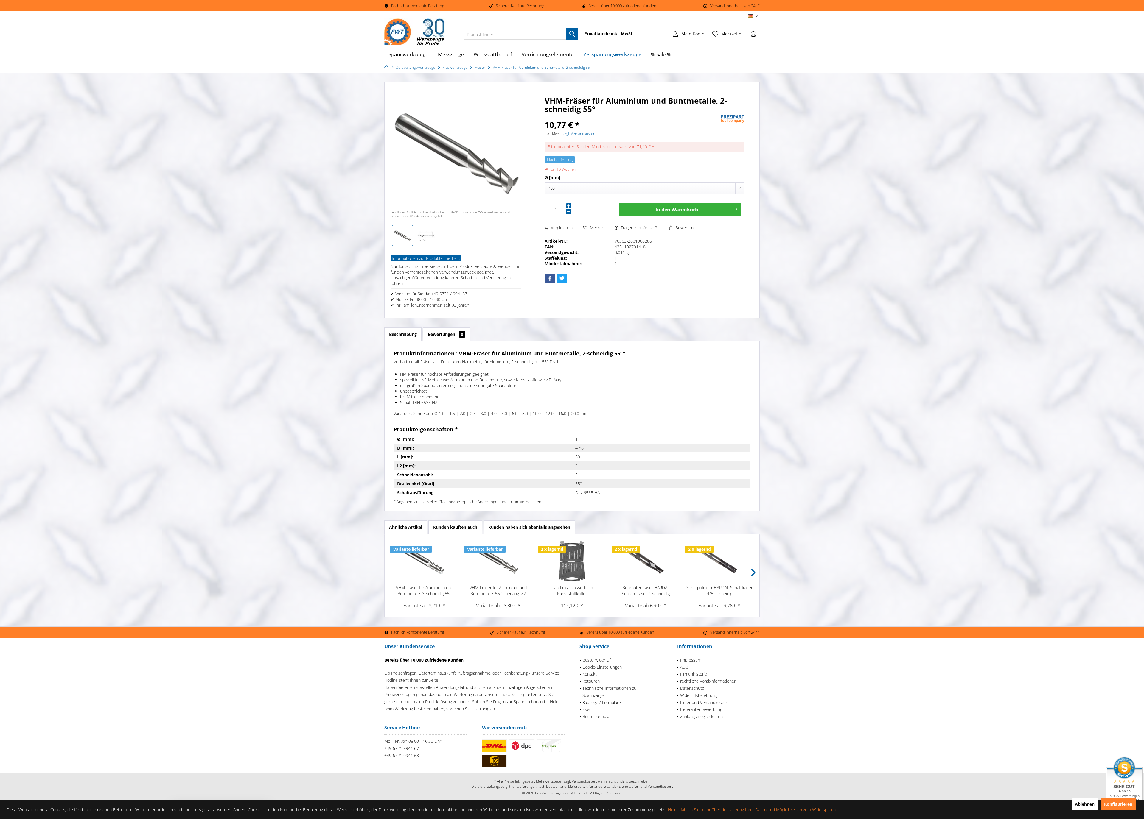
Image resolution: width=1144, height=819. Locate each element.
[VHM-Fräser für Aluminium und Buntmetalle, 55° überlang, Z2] (498, 561)
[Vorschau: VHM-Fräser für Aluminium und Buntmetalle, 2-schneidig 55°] (402, 235)
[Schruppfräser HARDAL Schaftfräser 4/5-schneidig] (719, 561)
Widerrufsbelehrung (698, 695)
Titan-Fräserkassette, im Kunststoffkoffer (572, 590)
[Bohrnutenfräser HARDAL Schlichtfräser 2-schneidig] (646, 561)
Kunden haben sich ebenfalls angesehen (529, 527)
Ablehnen (1085, 804)
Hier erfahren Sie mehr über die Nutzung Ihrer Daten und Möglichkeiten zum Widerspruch (752, 809)
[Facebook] (550, 278)
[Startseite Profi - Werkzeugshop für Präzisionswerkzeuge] (387, 67)
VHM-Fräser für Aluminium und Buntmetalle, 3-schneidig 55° (424, 590)
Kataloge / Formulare (601, 702)
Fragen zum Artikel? (638, 227)
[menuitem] (753, 34)
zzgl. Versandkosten (579, 133)
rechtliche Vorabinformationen (708, 681)
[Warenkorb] (753, 34)
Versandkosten (584, 781)
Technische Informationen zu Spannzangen (609, 691)
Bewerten (684, 227)
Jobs (586, 709)
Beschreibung (403, 334)
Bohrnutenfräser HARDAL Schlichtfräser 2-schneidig (646, 590)
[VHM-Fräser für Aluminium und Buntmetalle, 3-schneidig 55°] (424, 561)
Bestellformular (596, 716)
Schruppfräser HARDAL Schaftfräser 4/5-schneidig (719, 590)
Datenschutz (692, 688)
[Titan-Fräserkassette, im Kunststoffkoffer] (572, 561)
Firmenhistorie (693, 674)
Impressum (690, 660)
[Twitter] (562, 278)
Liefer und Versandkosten (704, 702)
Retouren (591, 681)
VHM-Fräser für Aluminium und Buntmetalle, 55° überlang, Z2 (498, 590)
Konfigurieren (1118, 804)
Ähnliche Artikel (405, 527)
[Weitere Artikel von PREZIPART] (732, 119)
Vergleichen (561, 227)
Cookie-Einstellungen (602, 667)
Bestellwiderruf (596, 660)
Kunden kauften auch (455, 527)
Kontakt (589, 674)
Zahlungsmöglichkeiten (701, 716)
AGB (684, 667)
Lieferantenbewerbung (701, 709)
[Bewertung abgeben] (632, 117)
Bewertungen (445, 334)
